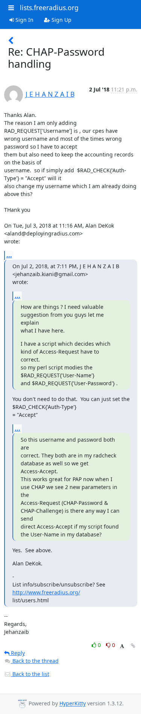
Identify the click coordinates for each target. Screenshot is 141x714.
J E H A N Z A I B (50, 94)
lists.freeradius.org (49, 7)
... (9, 255)
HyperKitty (72, 703)
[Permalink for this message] (133, 646)
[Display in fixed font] (122, 646)
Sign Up (60, 19)
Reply (17, 652)
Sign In (23, 19)
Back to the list (30, 674)
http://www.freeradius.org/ (46, 592)
